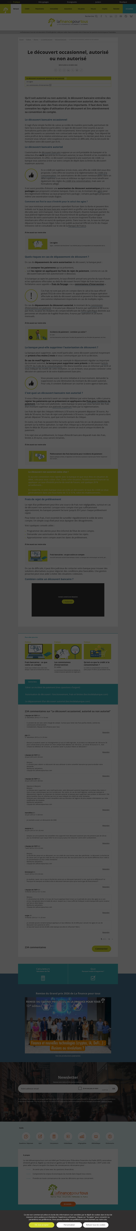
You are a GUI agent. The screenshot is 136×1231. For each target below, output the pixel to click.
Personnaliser (69, 1225)
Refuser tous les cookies (95, 1225)
